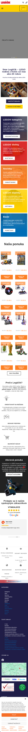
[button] (25, 699)
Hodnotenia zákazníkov (11, 627)
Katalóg (7, 598)
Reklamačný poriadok (10, 630)
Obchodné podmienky (10, 629)
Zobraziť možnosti (14, 723)
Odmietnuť (14, 719)
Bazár (6, 601)
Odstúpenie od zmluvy (10, 632)
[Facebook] (3, 660)
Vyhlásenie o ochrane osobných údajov (13, 728)
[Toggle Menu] (2, 8)
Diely (6, 593)
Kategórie (7, 591)
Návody (7, 595)
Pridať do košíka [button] (7, 277)
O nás (6, 624)
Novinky (7, 600)
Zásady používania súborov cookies (5, 728)
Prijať (14, 715)
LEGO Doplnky (8, 596)
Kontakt (7, 625)
